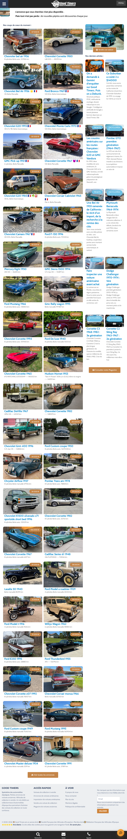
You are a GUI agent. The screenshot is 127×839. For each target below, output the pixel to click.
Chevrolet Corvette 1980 (59, 56)
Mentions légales (71, 803)
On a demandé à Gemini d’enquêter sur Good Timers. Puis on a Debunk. (94, 83)
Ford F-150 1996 (54, 234)
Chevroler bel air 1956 (16, 56)
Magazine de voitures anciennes (45, 806)
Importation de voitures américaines (47, 799)
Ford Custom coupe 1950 (59, 446)
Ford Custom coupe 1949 (18, 728)
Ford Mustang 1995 (55, 728)
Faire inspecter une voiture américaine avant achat (94, 277)
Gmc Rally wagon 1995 (57, 303)
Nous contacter (71, 796)
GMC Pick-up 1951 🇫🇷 (16, 160)
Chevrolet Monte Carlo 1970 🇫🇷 (63, 126)
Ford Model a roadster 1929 (60, 589)
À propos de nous (71, 792)
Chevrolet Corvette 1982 (58, 411)
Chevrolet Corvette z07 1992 (20, 693)
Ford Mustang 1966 (15, 303)
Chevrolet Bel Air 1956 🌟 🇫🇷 (20, 91)
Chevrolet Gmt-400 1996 (18, 446)
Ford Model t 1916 (14, 623)
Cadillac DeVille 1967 (16, 411)
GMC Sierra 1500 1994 (57, 269)
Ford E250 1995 (13, 658)
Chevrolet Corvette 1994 (18, 338)
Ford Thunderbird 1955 (57, 658)
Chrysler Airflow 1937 (16, 480)
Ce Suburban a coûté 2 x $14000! (113, 77)
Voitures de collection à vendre (45, 792)
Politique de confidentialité (75, 806)
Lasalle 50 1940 (13, 589)
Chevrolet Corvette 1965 (18, 373)
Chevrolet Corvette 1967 (18, 554)
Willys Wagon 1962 (55, 623)
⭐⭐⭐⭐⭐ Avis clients (11, 825)
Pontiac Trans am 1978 (57, 480)
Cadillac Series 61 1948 (58, 554)
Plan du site (69, 799)
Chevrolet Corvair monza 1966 (62, 693)
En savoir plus (75, 825)
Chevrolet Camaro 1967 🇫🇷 (19, 234)
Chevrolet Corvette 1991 (58, 763)
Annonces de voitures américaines (46, 796)
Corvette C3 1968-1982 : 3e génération (94, 332)
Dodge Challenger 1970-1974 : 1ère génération (113, 277)
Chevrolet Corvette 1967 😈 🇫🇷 (62, 160)
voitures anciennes (9, 797)
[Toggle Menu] (4, 4)
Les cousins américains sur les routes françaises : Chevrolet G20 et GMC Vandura (95, 148)
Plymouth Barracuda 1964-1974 (112, 206)
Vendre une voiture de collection (45, 803)
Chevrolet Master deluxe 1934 (21, 763)
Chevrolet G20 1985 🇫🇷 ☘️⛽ (21, 195)
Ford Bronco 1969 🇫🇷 (57, 91)
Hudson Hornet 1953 (56, 373)
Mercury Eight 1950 (15, 269)
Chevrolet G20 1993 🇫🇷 (17, 126)
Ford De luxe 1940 (55, 338)
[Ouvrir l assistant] (120, 832)
